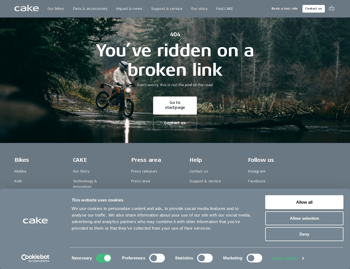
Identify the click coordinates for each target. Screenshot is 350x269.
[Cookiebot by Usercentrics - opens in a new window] (35, 258)
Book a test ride (285, 8)
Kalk (18, 181)
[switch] (157, 258)
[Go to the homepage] (26, 9)
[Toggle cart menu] (331, 8)
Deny (304, 234)
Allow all (304, 202)
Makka (20, 171)
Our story (199, 9)
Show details (284, 258)
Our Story (81, 171)
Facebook (257, 181)
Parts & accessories (90, 9)
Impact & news (129, 9)
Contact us (313, 8)
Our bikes (56, 9)
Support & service (166, 9)
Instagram (257, 171)
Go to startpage (175, 105)
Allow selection (304, 218)
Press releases (144, 171)
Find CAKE (224, 9)
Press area (140, 181)
